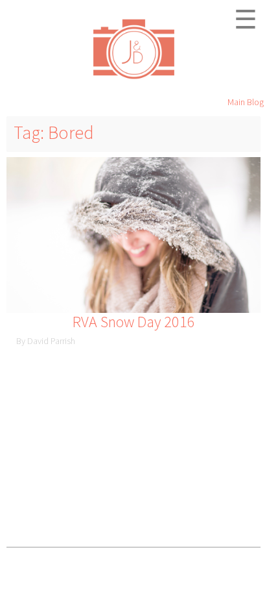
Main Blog (245, 102)
